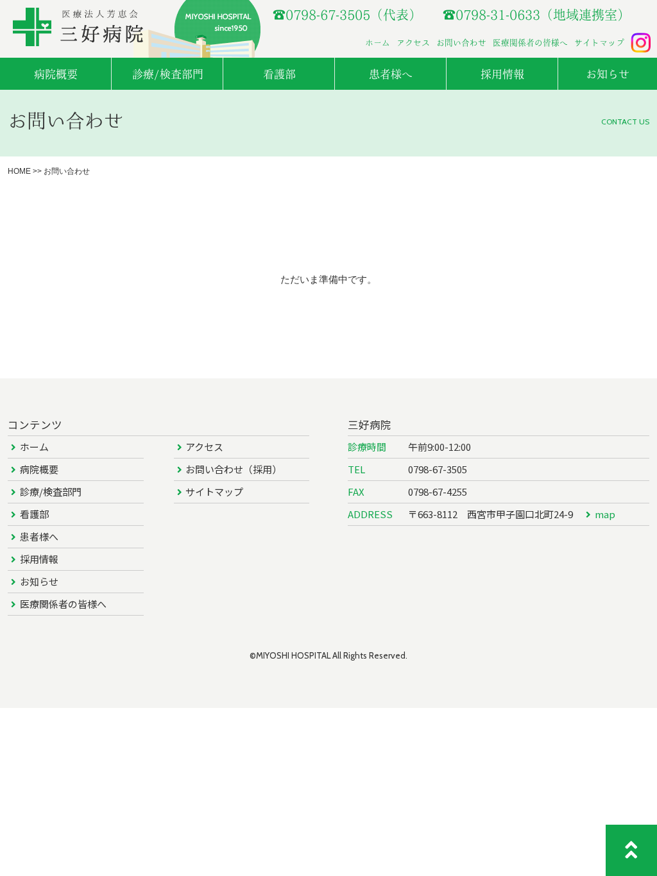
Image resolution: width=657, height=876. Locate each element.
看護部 (34, 514)
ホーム (377, 42)
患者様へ (39, 536)
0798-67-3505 (437, 469)
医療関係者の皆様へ (530, 42)
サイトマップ (599, 42)
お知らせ (39, 581)
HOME (19, 171)
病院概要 (39, 469)
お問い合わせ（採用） (233, 469)
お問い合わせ (461, 42)
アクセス (413, 42)
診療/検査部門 (50, 491)
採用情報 (39, 559)
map (605, 514)
